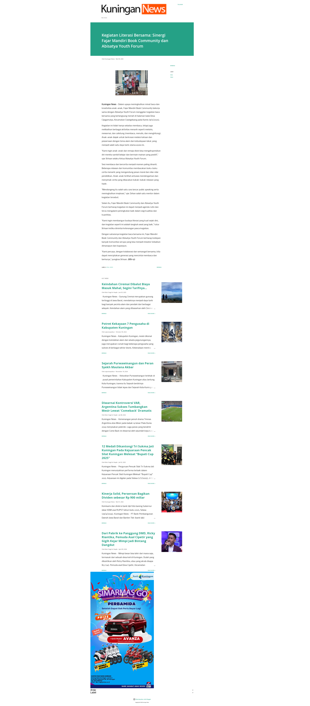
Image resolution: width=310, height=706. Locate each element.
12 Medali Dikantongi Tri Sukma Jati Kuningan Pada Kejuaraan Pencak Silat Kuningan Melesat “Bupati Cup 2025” (128, 452)
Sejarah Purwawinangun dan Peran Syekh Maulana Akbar (127, 365)
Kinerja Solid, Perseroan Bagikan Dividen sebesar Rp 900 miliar (126, 495)
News (171, 77)
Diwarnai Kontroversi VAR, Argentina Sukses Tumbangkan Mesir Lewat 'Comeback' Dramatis (126, 407)
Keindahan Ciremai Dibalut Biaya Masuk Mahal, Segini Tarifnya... (126, 286)
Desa (171, 75)
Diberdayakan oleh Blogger (143, 699)
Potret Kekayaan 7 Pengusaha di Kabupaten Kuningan (125, 326)
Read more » (151, 313)
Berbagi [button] (172, 65)
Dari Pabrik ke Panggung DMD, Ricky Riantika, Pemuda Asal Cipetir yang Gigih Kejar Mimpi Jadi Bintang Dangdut (128, 539)
